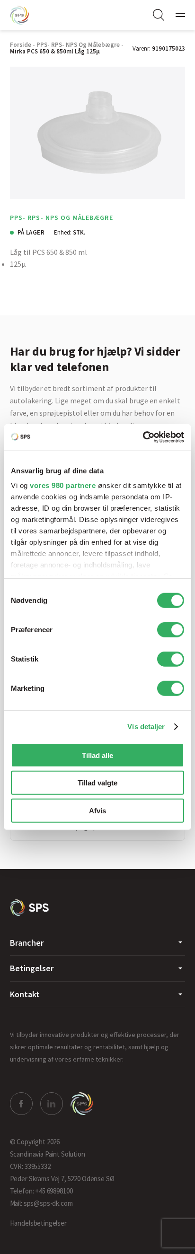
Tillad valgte (97, 783)
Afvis (97, 810)
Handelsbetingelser (38, 1223)
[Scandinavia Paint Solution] (29, 15)
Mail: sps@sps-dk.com (41, 1203)
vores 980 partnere (63, 485)
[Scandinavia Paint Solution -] (29, 907)
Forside (20, 45)
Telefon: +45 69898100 (41, 1190)
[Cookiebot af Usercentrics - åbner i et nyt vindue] (142, 437)
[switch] (170, 629)
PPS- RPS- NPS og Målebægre (78, 45)
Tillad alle (97, 755)
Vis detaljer (146, 727)
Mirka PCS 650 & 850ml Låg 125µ (55, 51)
